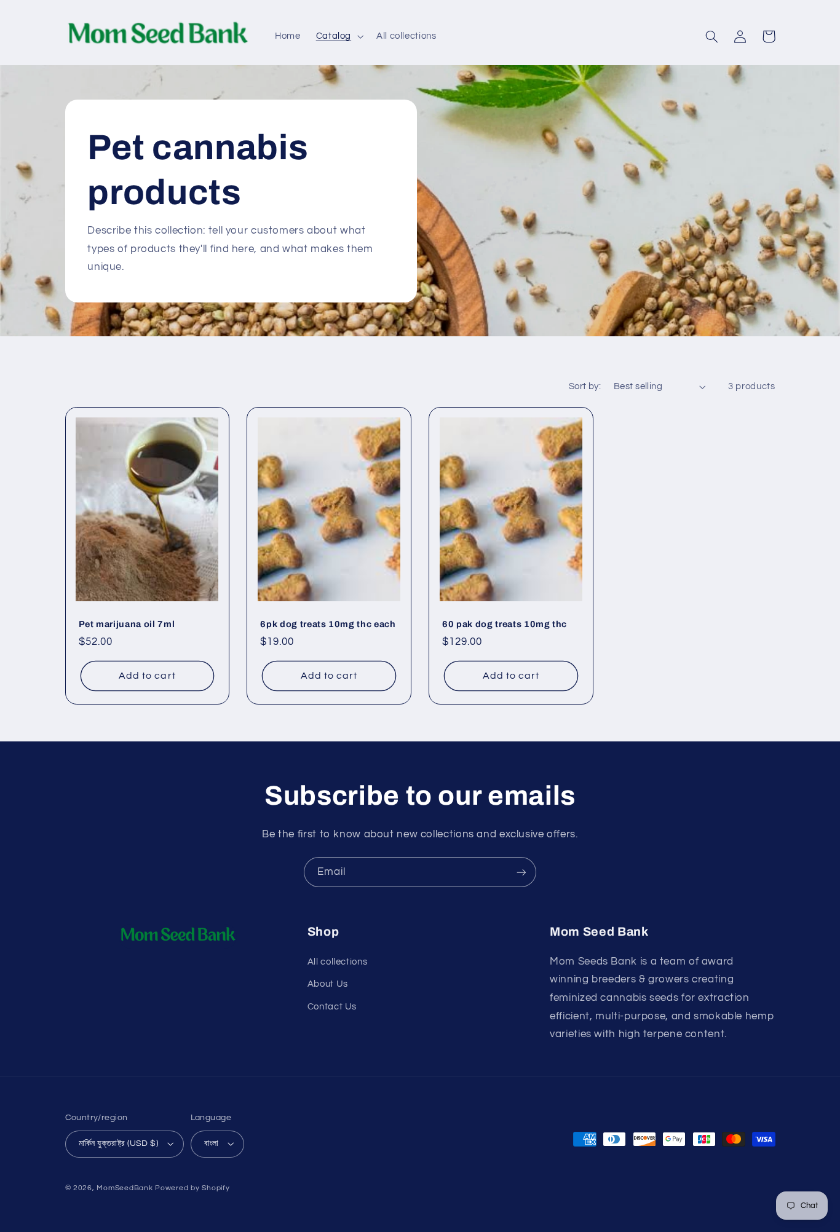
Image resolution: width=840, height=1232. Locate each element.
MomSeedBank (125, 1188)
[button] (338, 36)
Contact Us (332, 1006)
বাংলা (211, 1143)
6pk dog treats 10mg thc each (327, 624)
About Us (327, 984)
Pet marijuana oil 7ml (127, 624)
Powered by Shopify (192, 1188)
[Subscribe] (521, 872)
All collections (337, 961)
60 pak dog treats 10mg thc (504, 624)
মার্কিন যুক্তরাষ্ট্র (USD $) (119, 1143)
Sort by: (585, 386)
